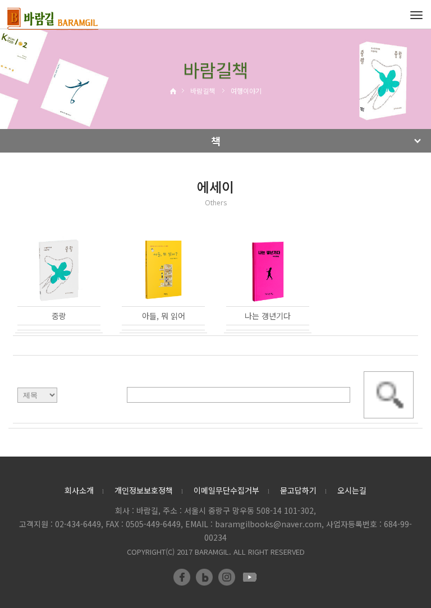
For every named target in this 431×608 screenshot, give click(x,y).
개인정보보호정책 (143, 490)
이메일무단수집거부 (226, 490)
